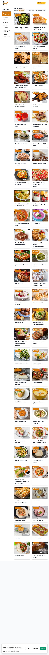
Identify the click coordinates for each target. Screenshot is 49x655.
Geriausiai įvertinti (41, 10)
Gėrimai (6, 22)
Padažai (6, 27)
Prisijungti (40, 2)
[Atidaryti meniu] (47, 3)
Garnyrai (6, 20)
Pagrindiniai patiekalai (7, 30)
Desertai (6, 17)
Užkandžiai (7, 36)
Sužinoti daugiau (15, 651)
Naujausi (22, 10)
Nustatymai (35, 648)
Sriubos (6, 34)
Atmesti (28, 648)
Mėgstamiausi (31, 10)
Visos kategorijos (6, 13)
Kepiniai (6, 25)
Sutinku (43, 648)
